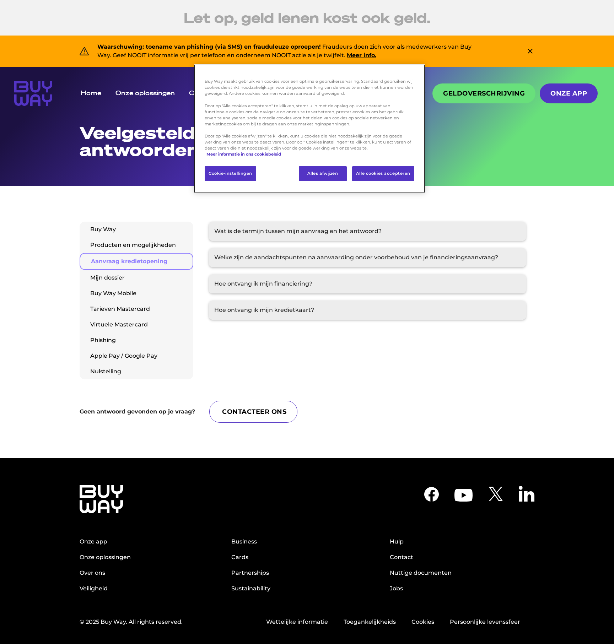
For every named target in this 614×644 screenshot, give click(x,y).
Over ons (92, 572)
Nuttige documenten (421, 572)
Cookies (422, 621)
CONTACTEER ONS (254, 412)
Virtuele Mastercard (119, 324)
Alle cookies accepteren (383, 173)
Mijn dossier (107, 277)
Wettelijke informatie (297, 621)
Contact (401, 557)
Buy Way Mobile (113, 293)
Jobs (396, 588)
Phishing (103, 340)
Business (244, 541)
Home (91, 93)
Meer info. (361, 55)
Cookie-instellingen (230, 173)
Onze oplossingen (145, 93)
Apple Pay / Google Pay (123, 355)
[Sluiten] (415, 73)
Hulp (397, 541)
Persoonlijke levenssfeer (485, 621)
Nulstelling (105, 371)
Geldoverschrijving (484, 93)
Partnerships (250, 572)
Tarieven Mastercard (120, 308)
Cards (239, 557)
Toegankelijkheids (370, 621)
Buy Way (103, 229)
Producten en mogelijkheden (133, 245)
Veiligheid (94, 588)
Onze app (568, 93)
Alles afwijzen (322, 173)
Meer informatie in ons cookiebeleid (243, 154)
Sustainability (250, 588)
